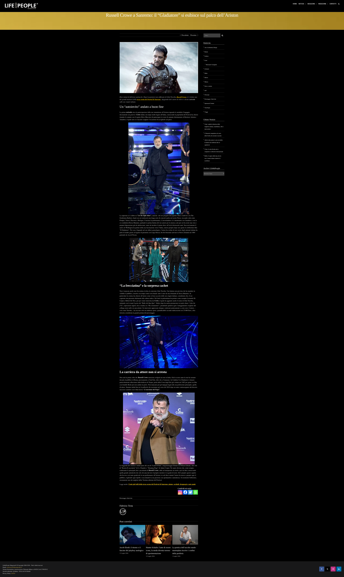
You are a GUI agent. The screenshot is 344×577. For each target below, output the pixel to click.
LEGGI (13, 573)
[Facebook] (185, 492)
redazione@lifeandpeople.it (14, 567)
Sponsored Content (209, 103)
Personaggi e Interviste (126, 498)
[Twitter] (190, 492)
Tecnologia (207, 107)
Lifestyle (207, 69)
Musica (206, 82)
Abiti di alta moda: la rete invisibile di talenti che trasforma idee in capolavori (214, 142)
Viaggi (206, 112)
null (205, 90)
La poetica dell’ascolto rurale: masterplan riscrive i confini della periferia (184, 550)
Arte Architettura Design (211, 47)
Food (206, 60)
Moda (206, 73)
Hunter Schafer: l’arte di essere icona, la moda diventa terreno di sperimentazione (158, 550)
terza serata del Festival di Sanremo (149, 99)
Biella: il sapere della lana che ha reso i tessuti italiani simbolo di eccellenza (213, 158)
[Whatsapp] (195, 492)
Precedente (185, 35)
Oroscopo (207, 95)
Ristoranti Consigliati (211, 64)
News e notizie (208, 86)
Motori (206, 77)
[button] (339, 4)
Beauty (206, 52)
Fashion (206, 56)
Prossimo (193, 35)
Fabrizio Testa (126, 505)
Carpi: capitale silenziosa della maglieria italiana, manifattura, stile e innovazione (214, 126)
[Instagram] (180, 492)
